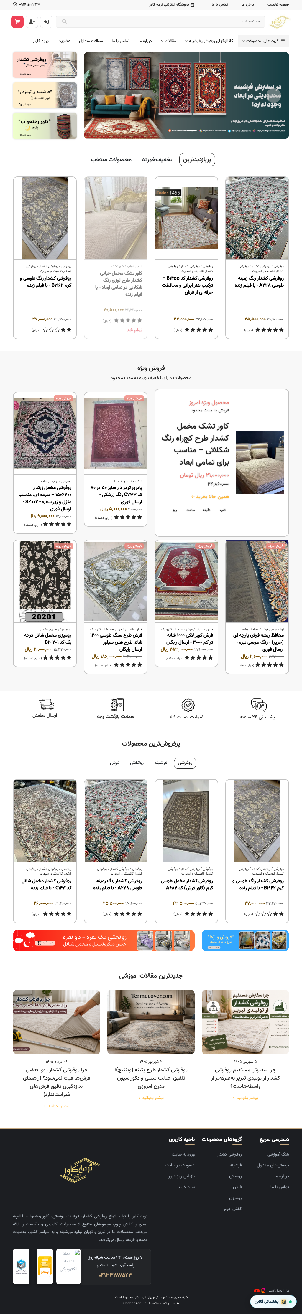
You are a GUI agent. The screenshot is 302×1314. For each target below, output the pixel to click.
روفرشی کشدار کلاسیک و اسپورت (261, 269)
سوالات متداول (91, 41)
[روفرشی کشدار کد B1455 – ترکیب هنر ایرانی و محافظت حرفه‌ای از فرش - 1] (186, 218)
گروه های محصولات (263, 41)
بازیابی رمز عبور (181, 1176)
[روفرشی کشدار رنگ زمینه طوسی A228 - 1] (257, 218)
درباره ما (248, 5)
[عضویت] (32, 22)
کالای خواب (134, 266)
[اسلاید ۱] (191, 131)
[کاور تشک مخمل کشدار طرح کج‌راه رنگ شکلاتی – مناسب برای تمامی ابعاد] (260, 462)
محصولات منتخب (111, 159)
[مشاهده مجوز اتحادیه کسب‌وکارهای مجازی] (21, 1266)
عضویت (64, 41)
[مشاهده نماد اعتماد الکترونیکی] (68, 1266)
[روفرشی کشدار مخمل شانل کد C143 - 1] (45, 821)
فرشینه (137, 481)
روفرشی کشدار (261, 266)
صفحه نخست (278, 5)
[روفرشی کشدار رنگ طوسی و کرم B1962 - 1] (45, 218)
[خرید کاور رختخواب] (45, 126)
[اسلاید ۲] (181, 131)
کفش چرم (233, 1209)
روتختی (137, 763)
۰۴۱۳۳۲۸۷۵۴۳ (115, 1275)
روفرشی (279, 266)
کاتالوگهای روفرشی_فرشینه (211, 41)
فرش (114, 763)
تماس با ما (220, 5)
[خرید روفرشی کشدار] (45, 65)
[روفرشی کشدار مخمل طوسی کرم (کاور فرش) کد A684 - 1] (186, 821)
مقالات (170, 41)
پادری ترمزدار (121, 481)
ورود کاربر (41, 41)
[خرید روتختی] (104, 940)
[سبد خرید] (17, 22)
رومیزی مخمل (49, 629)
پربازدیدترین (197, 159)
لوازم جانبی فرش (273, 629)
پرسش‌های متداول (273, 1165)
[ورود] (46, 22)
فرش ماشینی (204, 629)
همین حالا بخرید (212, 497)
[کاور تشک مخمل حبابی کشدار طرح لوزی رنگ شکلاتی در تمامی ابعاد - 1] (115, 218)
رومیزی (66, 629)
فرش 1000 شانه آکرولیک (177, 629)
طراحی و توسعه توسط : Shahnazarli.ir (151, 1303)
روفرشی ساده (49, 481)
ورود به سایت (183, 1154)
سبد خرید (186, 1187)
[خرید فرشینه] (45, 95)
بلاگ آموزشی (278, 1154)
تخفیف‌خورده (157, 159)
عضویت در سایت (180, 1165)
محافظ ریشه (250, 629)
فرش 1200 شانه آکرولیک (106, 629)
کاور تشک (117, 266)
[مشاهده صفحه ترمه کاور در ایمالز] (45, 1266)
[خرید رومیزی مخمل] (245, 940)
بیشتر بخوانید (246, 1098)
